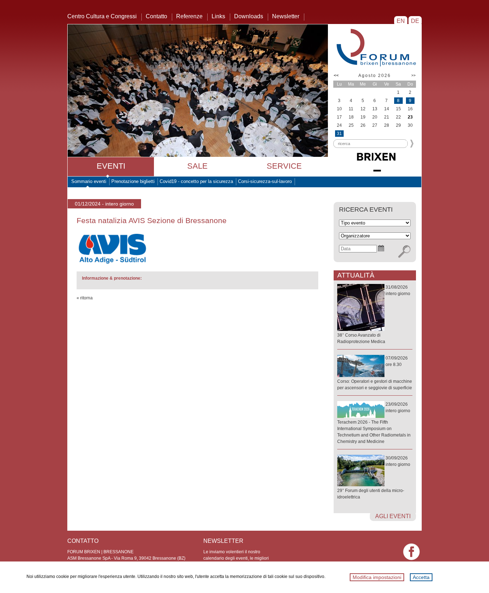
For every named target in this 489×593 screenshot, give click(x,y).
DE (415, 21)
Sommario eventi (88, 181)
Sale (197, 165)
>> (413, 75)
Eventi (111, 165)
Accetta (421, 577)
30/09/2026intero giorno (373, 477)
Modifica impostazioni (377, 577)
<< (336, 75)
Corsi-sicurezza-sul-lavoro (265, 181)
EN (400, 21)
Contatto (156, 16)
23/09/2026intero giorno (374, 423)
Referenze (189, 16)
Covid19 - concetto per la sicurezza (196, 181)
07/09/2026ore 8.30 (374, 373)
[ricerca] (404, 251)
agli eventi (393, 516)
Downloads (248, 16)
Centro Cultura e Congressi (102, 16)
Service (284, 165)
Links (218, 16)
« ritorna (85, 297)
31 (339, 133)
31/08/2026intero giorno (373, 314)
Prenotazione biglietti (133, 181)
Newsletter (285, 16)
